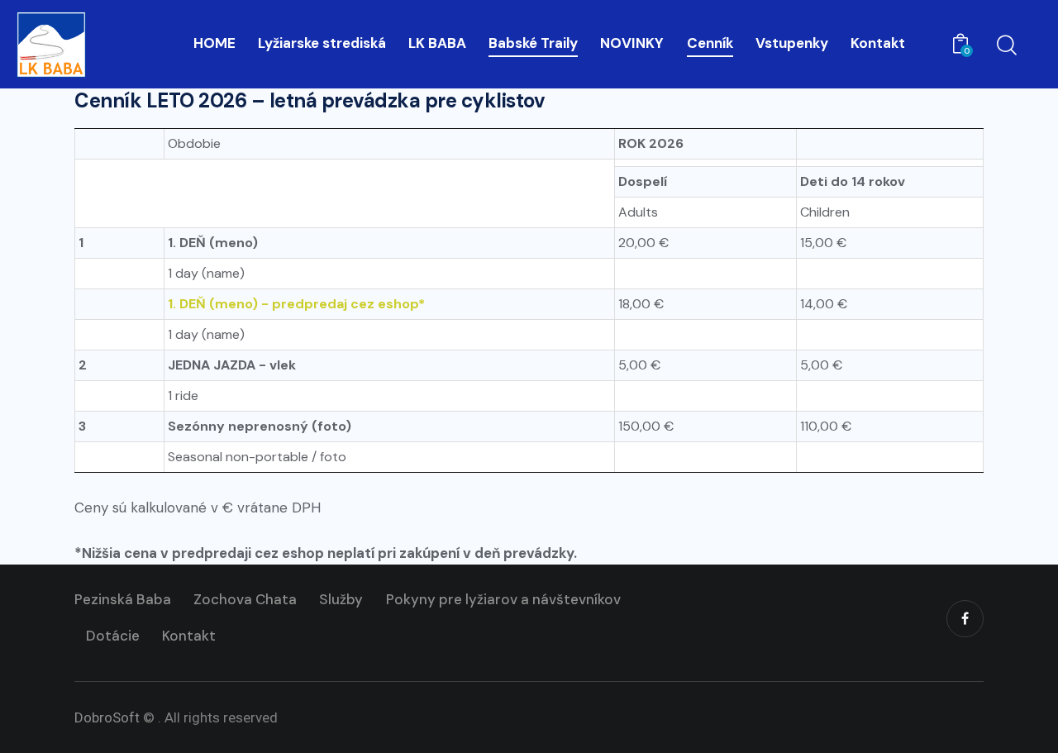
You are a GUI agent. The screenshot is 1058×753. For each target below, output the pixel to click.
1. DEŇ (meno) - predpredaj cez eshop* (296, 303)
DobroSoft (107, 717)
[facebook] (965, 618)
